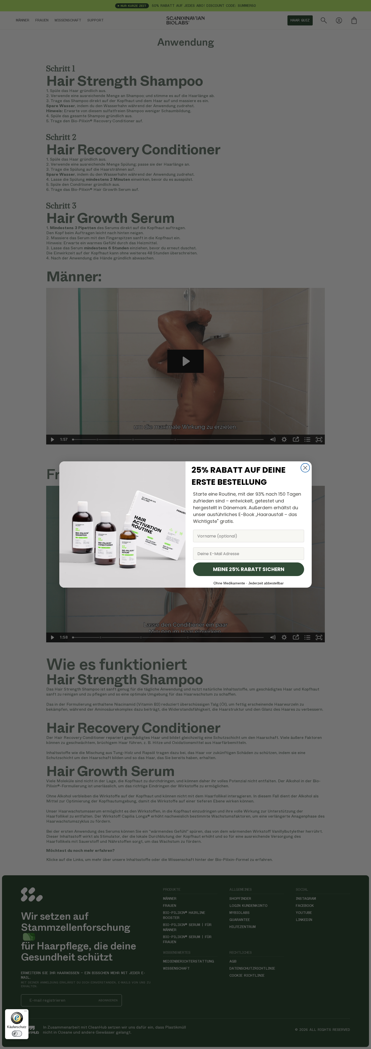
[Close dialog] (305, 467)
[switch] (17, 1034)
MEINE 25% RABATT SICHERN (248, 569)
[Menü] (25, 1012)
